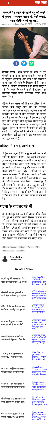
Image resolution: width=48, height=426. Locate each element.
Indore (21, 247)
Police (30, 247)
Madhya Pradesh (9, 247)
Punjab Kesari (8, 251)
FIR (37, 247)
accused (20, 251)
